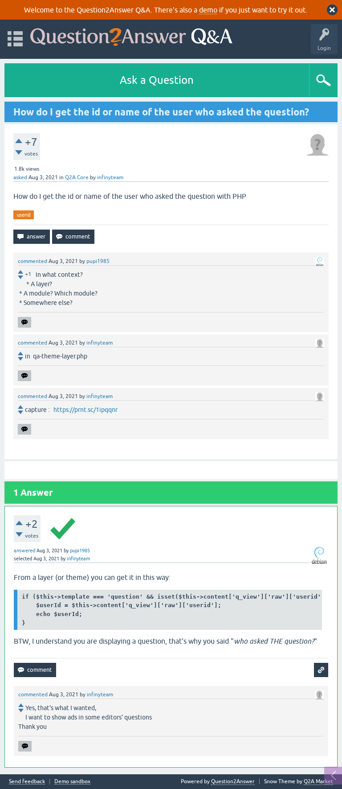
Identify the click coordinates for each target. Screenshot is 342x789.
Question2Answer (233, 781)
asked (20, 177)
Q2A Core (77, 177)
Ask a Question (157, 80)
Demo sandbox (72, 782)
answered (24, 550)
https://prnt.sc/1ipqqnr (85, 409)
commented (32, 261)
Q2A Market (318, 781)
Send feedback (27, 782)
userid (23, 215)
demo (208, 10)
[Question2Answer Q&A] (131, 35)
